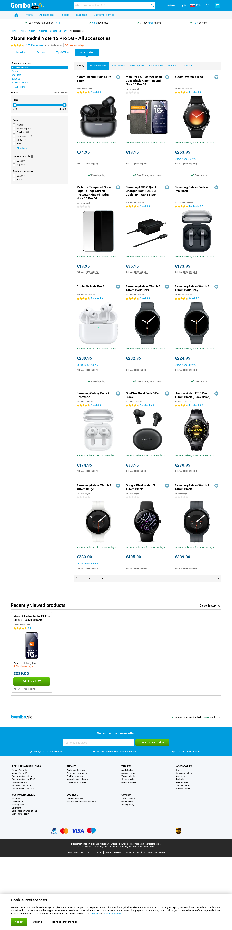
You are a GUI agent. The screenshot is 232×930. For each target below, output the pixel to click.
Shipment (16, 808)
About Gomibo (128, 798)
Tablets (64, 14)
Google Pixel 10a (20, 782)
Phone (29, 14)
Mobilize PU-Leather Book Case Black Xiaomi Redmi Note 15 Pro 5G (144, 80)
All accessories (77, 31)
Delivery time (18, 805)
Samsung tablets (129, 773)
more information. (146, 846)
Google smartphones (76, 782)
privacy (95, 913)
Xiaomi (32, 31)
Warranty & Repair (20, 814)
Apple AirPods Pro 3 (90, 286)
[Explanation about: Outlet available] (32, 156)
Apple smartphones (76, 770)
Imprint (98, 852)
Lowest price (137, 65)
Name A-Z (173, 65)
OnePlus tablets (128, 782)
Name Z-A (189, 65)
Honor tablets (127, 779)
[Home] (16, 15)
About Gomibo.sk (75, 852)
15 (101, 578)
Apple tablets (127, 770)
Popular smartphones (26, 766)
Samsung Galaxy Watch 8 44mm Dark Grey (143, 288)
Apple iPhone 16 (19, 773)
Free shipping (92, 164)
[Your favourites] (208, 5)
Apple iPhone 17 (19, 770)
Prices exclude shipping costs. (147, 844)
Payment (16, 798)
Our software (127, 802)
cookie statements (113, 913)
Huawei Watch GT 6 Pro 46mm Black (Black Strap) (192, 395)
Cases (179, 770)
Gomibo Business (75, 798)
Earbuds (180, 779)
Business (81, 14)
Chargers (180, 776)
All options (20, 87)
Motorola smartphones (77, 779)
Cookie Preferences (113, 852)
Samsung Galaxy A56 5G (23, 779)
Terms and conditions (135, 852)
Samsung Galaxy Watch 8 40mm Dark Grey (192, 288)
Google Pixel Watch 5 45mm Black (140, 487)
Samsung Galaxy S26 (22, 776)
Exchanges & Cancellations (24, 811)
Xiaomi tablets (128, 776)
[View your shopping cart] (217, 5)
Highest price (156, 65)
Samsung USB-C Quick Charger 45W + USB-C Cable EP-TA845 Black (141, 190)
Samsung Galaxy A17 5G (23, 788)
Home (13, 31)
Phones (71, 766)
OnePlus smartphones (77, 776)
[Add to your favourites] (118, 77)
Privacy (89, 852)
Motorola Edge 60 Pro (22, 785)
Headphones (182, 782)
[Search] (152, 5)
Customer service (104, 14)
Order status (17, 802)
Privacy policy (127, 805)
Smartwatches (183, 785)
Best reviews (118, 65)
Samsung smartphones (77, 773)
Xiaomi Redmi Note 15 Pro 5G (53, 31)
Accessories (46, 14)
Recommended (98, 65)
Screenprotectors (184, 773)
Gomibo (126, 794)
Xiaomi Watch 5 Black (189, 77)
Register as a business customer (81, 802)
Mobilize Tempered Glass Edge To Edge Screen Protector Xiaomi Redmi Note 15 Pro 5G (94, 192)
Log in (183, 5)
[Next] (218, 578)
